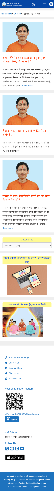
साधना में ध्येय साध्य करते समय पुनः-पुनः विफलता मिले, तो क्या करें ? (24, 59)
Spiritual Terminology (19, 357)
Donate (13, 419)
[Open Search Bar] (51, 4)
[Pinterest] (17, 450)
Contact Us (14, 362)
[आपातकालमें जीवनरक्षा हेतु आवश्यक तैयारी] (23, 336)
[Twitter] (7, 450)
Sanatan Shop (15, 368)
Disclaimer (14, 373)
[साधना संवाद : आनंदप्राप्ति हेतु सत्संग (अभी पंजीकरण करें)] (27, 280)
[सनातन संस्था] (15, 4)
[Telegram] (22, 449)
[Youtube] (12, 450)
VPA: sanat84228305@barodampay (22, 414)
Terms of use (15, 378)
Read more (27, 85)
